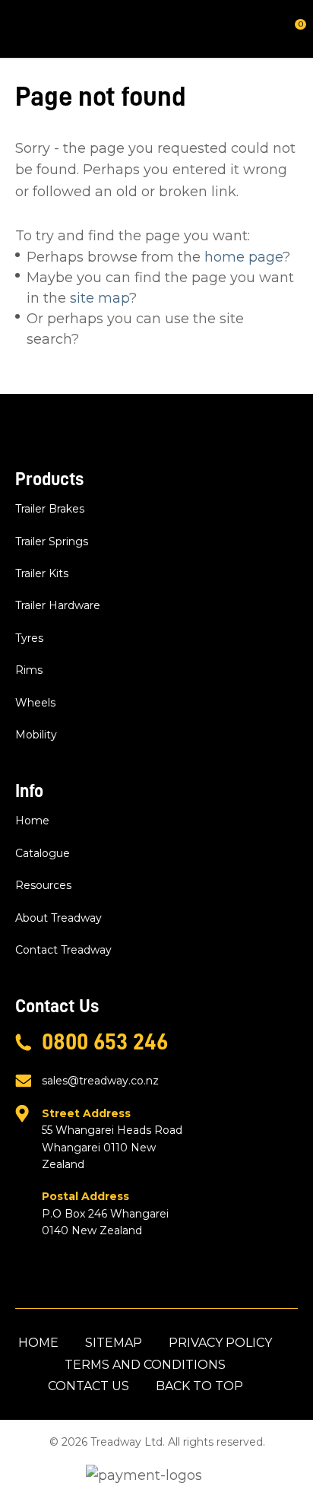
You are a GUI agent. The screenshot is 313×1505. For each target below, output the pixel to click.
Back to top (199, 1386)
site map (99, 298)
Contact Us (88, 1386)
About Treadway (58, 918)
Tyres (29, 638)
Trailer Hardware (57, 605)
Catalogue (42, 853)
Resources (43, 885)
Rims (29, 670)
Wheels (35, 703)
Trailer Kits (41, 573)
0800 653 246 (105, 1041)
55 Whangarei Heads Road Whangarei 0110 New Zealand (112, 1139)
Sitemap (113, 1342)
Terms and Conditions (145, 1364)
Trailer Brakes (49, 509)
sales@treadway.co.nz (100, 1080)
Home (32, 820)
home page (243, 257)
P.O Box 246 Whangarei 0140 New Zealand (105, 1213)
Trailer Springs (51, 541)
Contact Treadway (63, 950)
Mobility (36, 734)
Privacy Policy (220, 1342)
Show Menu (24, 29)
